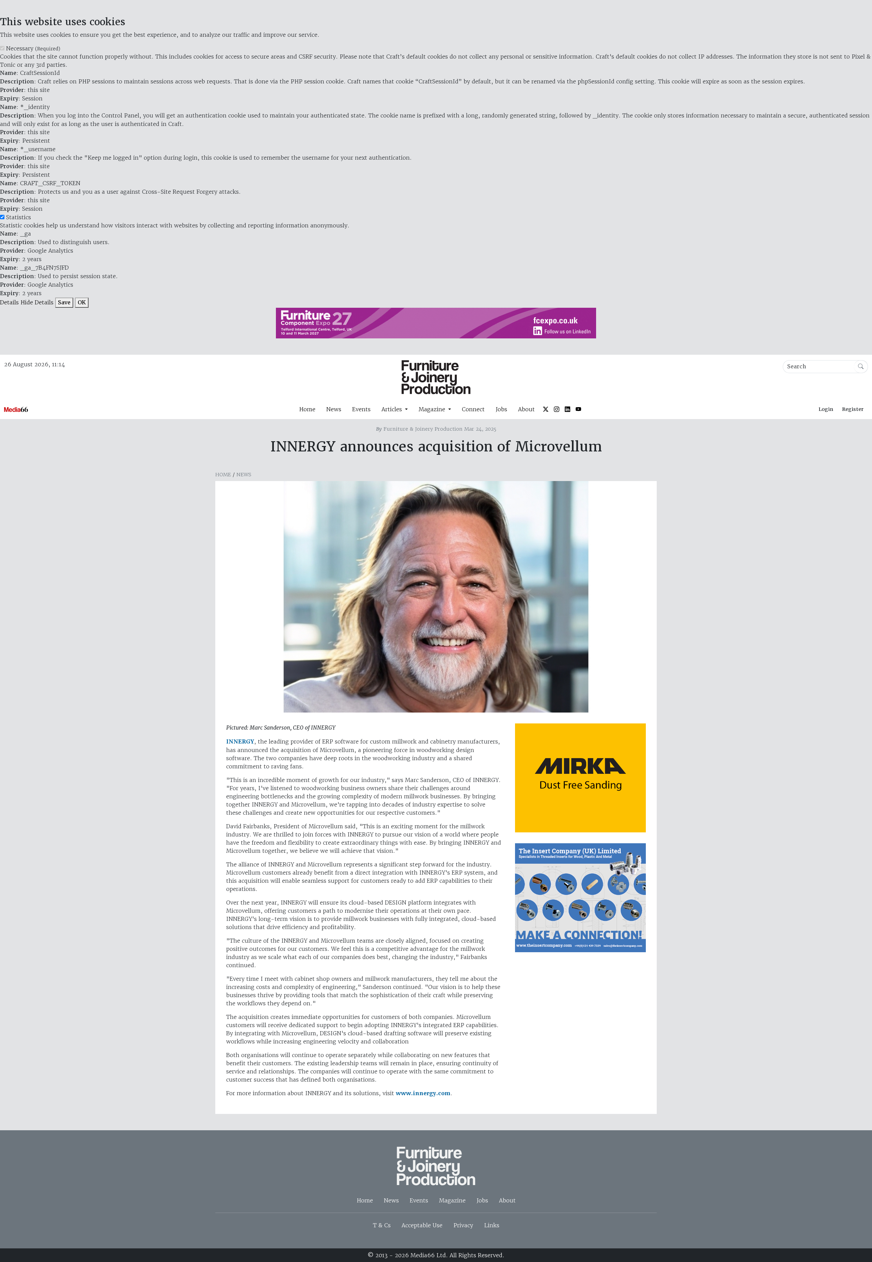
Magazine (452, 1200)
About (526, 409)
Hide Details (36, 302)
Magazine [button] (433, 409)
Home (307, 409)
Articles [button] (393, 409)
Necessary (33, 48)
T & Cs (382, 1225)
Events (361, 409)
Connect (473, 409)
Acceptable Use (422, 1225)
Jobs (501, 409)
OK (82, 302)
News (333, 409)
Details (9, 302)
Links (491, 1225)
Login (826, 409)
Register (852, 409)
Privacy (463, 1225)
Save (64, 302)
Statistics (18, 217)
